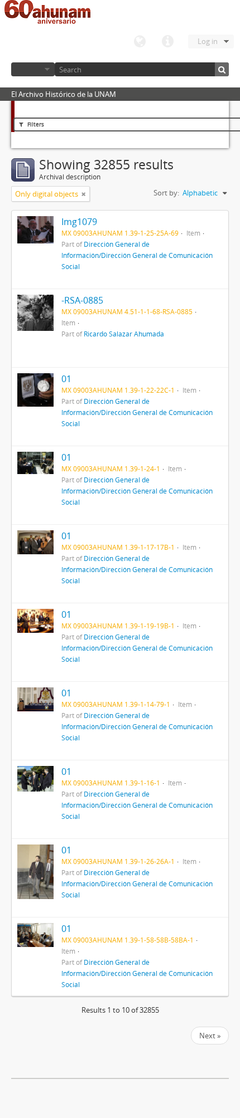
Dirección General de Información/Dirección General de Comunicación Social (137, 255)
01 (66, 379)
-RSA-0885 (82, 300)
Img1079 (79, 222)
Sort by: (166, 193)
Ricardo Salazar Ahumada (124, 333)
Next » (209, 1036)
